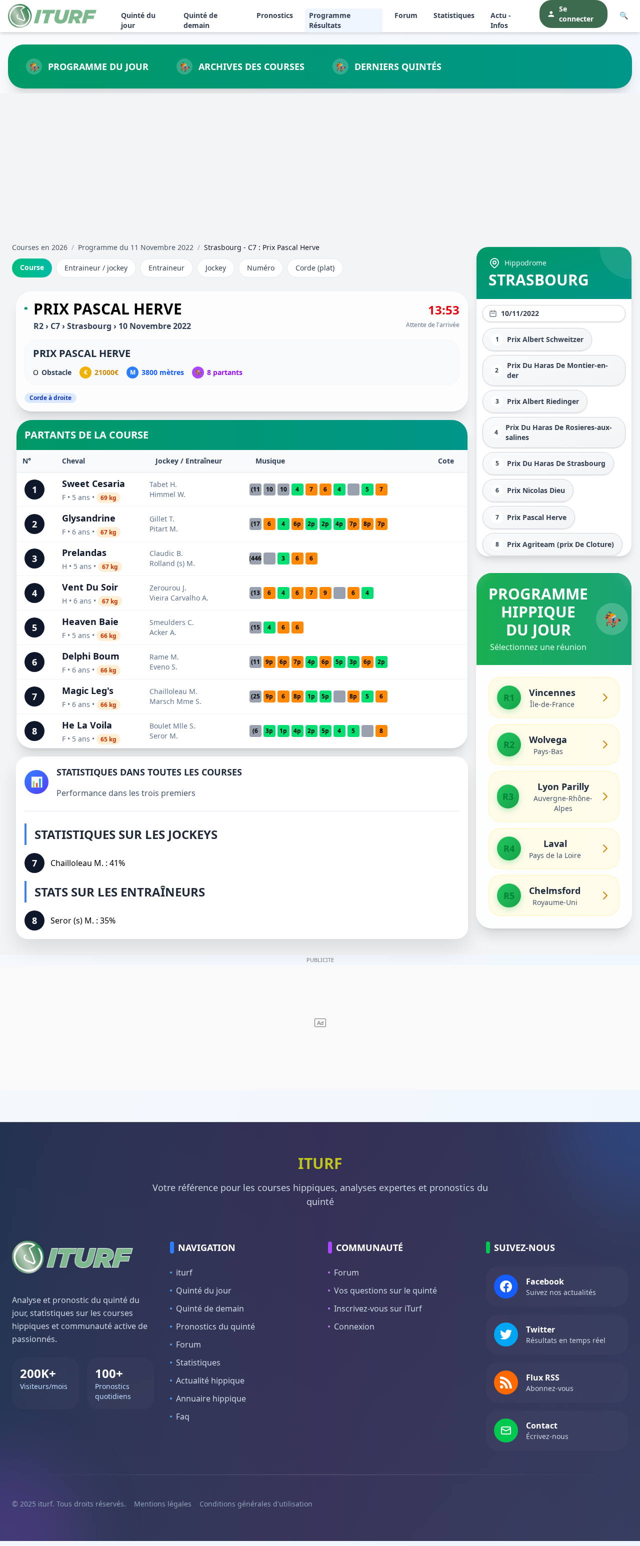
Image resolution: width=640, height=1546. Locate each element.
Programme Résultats (329, 20)
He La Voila (87, 725)
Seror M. (164, 735)
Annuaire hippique (211, 1398)
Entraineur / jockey (96, 267)
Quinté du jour (138, 20)
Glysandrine (89, 518)
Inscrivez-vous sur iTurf (378, 1308)
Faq (183, 1416)
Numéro (260, 267)
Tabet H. (163, 484)
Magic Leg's (88, 690)
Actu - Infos (500, 20)
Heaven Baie (90, 622)
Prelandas (84, 552)
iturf (184, 1272)
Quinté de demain (201, 20)
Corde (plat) (315, 267)
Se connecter (576, 14)
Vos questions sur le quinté (385, 1290)
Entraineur (166, 267)
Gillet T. (162, 519)
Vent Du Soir (90, 587)
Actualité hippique (210, 1380)
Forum (406, 15)
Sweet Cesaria (93, 484)
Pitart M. (164, 529)
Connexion (354, 1326)
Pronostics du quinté (215, 1326)
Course (32, 267)
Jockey (216, 267)
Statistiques (454, 15)
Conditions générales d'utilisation (256, 1503)
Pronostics (274, 15)
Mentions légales (163, 1503)
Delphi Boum (91, 656)
